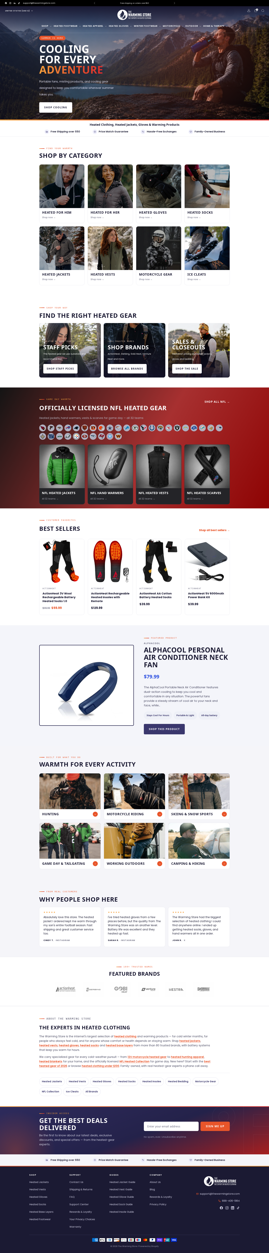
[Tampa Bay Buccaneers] (101, 436)
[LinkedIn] (232, 1207)
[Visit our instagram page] (10, 3)
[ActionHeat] (65, 989)
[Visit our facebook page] (6, 3)
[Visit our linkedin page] (14, 3)
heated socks (89, 1045)
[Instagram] (227, 1207)
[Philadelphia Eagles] (67, 436)
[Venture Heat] (148, 989)
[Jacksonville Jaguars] (160, 428)
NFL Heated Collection (134, 1061)
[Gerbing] (93, 989)
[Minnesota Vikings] (210, 428)
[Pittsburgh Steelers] (76, 436)
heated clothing (125, 1036)
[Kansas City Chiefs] (168, 428)
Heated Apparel (93, 26)
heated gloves (69, 1045)
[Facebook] (221, 1207)
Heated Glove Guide (121, 1197)
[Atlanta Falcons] (51, 428)
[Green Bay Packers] (135, 428)
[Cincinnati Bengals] (93, 428)
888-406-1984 (231, 1201)
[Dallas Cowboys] (109, 428)
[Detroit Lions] (126, 428)
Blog (152, 1189)
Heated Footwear (66, 26)
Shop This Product (164, 729)
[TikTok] (238, 1207)
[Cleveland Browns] (101, 428)
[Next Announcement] (174, 3)
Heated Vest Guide (120, 1189)
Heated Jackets (52, 1081)
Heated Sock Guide (121, 1204)
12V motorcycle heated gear (147, 1057)
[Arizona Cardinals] (42, 428)
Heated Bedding (178, 1081)
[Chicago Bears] (84, 428)
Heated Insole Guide (121, 1212)
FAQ (72, 1197)
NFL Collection (50, 1091)
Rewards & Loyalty (80, 1212)
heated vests (48, 1045)
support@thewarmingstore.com (39, 3)
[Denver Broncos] (118, 428)
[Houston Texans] (143, 428)
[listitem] (134, 3)
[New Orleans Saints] (42, 436)
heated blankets (50, 1061)
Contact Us (76, 1182)
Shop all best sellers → (214, 530)
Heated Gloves (119, 26)
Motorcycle (171, 26)
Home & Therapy (213, 26)
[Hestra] (176, 989)
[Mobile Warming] (203, 989)
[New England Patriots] (219, 428)
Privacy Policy (158, 1204)
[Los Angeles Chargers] (185, 428)
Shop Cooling (55, 107)
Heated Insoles (151, 1081)
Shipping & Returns (80, 1189)
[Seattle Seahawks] (93, 436)
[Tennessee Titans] (109, 436)
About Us (155, 1182)
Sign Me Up (215, 1126)
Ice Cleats (72, 1091)
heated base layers (119, 1045)
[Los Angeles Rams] (194, 428)
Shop (45, 26)
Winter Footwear (146, 26)
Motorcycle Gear (205, 1081)
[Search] (262, 10)
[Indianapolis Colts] (152, 428)
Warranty (75, 1227)
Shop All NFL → (217, 402)
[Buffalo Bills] (67, 428)
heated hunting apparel (187, 1057)
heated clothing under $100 (100, 1066)
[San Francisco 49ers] (84, 436)
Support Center (79, 1204)
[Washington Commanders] (118, 436)
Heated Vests (77, 1081)
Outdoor (191, 26)
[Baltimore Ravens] (59, 428)
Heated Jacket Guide (122, 1182)
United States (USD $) (17, 10)
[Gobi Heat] (121, 989)
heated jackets (189, 1041)
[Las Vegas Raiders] (177, 428)
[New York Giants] (51, 436)
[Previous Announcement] (94, 3)
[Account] (248, 10)
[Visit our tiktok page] (19, 3)
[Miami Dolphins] (202, 428)
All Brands (91, 1091)
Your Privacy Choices (82, 1219)
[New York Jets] (59, 436)
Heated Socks (127, 1081)
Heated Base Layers (41, 1212)
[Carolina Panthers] (76, 428)
